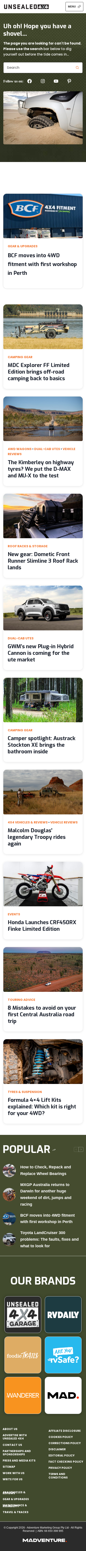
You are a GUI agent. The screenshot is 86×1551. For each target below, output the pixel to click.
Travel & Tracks (15, 1512)
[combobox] (38, 67)
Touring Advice (21, 1000)
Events (14, 914)
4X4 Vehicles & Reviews (28, 822)
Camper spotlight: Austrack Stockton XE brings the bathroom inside (41, 745)
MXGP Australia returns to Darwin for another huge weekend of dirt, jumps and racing (45, 1194)
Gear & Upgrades (22, 246)
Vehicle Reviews (64, 822)
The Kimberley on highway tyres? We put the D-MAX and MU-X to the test (41, 469)
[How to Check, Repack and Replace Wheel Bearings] (9, 1170)
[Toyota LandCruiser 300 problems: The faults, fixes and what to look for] (9, 1239)
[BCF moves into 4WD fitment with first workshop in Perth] (9, 1218)
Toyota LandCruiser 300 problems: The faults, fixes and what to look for (49, 1239)
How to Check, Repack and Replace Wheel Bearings (45, 1170)
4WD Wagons (20, 449)
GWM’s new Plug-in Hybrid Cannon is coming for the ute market (41, 653)
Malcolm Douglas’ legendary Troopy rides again (36, 837)
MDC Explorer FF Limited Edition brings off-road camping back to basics (38, 372)
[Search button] (77, 67)
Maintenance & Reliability (15, 1505)
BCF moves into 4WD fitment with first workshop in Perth (42, 264)
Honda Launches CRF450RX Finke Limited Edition (42, 925)
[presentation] (43, 216)
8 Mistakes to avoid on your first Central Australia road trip (42, 1014)
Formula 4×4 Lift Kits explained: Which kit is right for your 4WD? (42, 1107)
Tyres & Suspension (25, 1092)
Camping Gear (20, 357)
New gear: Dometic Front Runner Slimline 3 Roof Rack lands (43, 561)
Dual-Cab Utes (47, 449)
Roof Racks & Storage (28, 546)
